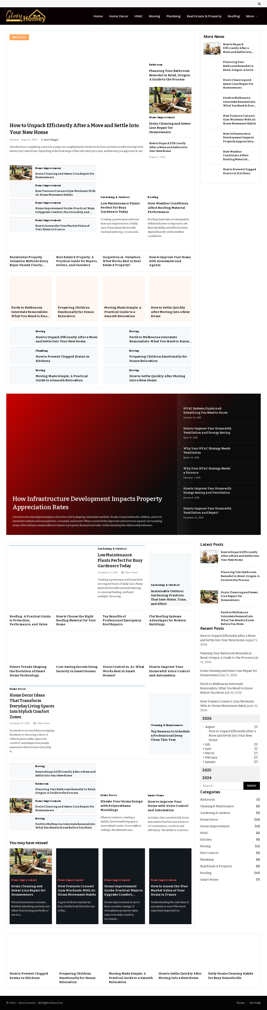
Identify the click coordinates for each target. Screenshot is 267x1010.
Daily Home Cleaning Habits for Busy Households (230, 976)
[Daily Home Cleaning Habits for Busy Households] (232, 952)
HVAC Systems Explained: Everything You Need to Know (205, 410)
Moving (154, 16)
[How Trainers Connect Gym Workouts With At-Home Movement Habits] (21, 190)
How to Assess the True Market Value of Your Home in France (62, 227)
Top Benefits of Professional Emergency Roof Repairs (122, 620)
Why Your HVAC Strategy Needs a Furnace (206, 470)
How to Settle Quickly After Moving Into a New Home (170, 312)
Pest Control (209, 853)
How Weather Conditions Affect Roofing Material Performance (168, 207)
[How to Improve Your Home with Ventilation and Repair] (245, 512)
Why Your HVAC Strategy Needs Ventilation (206, 450)
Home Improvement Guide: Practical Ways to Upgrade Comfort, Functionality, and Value (64, 210)
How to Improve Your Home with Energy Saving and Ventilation (207, 490)
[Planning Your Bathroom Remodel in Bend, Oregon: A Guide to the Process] (170, 47)
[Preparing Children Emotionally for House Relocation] (77, 289)
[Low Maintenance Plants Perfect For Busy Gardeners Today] (122, 178)
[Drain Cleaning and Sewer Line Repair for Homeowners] (170, 100)
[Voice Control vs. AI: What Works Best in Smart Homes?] (124, 648)
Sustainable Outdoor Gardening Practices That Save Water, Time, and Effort (169, 597)
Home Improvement (162, 117)
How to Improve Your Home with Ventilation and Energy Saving (207, 430)
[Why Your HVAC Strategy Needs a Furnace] (245, 472)
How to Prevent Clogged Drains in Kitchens (62, 359)
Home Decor (118, 16)
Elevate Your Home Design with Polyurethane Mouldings (122, 806)
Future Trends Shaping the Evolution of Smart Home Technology (28, 671)
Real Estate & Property (204, 16)
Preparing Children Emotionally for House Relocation (76, 312)
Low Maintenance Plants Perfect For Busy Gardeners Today (120, 207)
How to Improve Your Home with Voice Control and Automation (169, 671)
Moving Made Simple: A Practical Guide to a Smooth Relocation (122, 312)
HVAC (139, 16)
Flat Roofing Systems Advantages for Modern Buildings (167, 620)
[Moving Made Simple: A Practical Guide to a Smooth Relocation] (124, 289)
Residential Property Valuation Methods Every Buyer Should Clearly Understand (29, 261)
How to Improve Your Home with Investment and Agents (170, 261)
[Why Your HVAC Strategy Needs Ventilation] (245, 452)
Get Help (255, 1002)
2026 (207, 718)
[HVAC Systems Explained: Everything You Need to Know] (245, 412)
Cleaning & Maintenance (167, 725)
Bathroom (155, 64)
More (250, 16)
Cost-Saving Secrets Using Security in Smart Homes (77, 669)
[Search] (259, 3)
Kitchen (206, 839)
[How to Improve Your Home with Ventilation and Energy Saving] (245, 432)
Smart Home (156, 795)
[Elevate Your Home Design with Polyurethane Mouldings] (122, 776)
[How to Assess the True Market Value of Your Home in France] (21, 224)
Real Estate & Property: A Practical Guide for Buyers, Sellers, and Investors (76, 261)
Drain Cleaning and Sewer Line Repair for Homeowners (170, 128)
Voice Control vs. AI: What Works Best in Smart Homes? (123, 671)
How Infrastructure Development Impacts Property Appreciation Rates (239, 138)
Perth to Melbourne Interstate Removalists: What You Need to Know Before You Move (30, 312)
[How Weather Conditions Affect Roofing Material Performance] (169, 178)
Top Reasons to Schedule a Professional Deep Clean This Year (170, 736)
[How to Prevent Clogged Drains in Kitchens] (21, 356)
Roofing (234, 16)
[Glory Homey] (26, 16)
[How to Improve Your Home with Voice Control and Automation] (170, 648)
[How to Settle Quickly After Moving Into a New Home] (170, 289)
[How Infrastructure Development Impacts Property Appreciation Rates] (212, 137)
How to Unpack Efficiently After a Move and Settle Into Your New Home (74, 129)
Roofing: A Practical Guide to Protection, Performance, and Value (30, 620)
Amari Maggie (51, 139)
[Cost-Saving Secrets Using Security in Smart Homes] (77, 648)
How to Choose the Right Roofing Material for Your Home (76, 620)
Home (98, 16)
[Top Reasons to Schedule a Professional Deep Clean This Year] (170, 706)
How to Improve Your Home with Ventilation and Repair (207, 510)
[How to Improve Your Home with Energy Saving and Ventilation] (245, 492)
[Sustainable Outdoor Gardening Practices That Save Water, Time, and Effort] (170, 566)
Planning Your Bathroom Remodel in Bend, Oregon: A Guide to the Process (170, 75)
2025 (206, 770)
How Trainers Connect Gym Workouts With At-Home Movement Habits (65, 192)
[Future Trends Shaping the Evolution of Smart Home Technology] (31, 648)
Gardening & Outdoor (115, 197)
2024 (207, 778)
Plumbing (173, 16)
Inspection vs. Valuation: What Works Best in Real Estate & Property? (122, 261)
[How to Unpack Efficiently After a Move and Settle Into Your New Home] (77, 76)
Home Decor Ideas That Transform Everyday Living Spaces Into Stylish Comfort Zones (32, 706)
